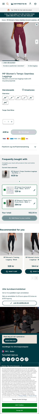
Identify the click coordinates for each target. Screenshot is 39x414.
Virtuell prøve (29, 90)
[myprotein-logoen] (18, 4)
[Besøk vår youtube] (17, 359)
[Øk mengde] (12, 121)
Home (4, 20)
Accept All (19, 410)
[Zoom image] (36, 24)
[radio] (5, 98)
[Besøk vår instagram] (4, 359)
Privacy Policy (22, 396)
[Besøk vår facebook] (8, 359)
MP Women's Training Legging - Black (11, 258)
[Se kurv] (35, 4)
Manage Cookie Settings (19, 399)
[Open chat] (26, 359)
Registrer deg (10, 340)
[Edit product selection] (34, 190)
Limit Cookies (19, 405)
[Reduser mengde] (5, 121)
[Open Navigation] (3, 4)
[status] (8, 121)
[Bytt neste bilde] (36, 41)
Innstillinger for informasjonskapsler (15, 347)
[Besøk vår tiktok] (13, 359)
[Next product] (36, 278)
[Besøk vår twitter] (22, 359)
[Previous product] (32, 278)
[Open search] (7, 3)
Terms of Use (33, 396)
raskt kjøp (13, 271)
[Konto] (30, 3)
